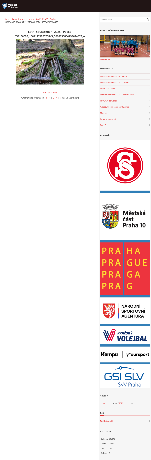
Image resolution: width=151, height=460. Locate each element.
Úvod (6, 19)
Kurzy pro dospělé (108, 119)
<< (103, 403)
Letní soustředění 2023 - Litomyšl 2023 (117, 94)
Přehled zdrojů (106, 421)
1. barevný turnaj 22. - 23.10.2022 (114, 106)
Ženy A (103, 125)
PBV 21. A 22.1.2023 (108, 100)
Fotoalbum (17, 19)
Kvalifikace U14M (107, 88)
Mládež (103, 113)
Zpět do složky (50, 92)
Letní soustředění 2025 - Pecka (41, 19)
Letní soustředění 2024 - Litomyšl (114, 82)
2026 (121, 403)
